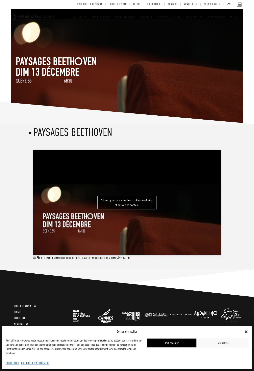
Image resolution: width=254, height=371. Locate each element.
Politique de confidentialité (35, 363)
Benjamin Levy (58, 258)
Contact (172, 4)
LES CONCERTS (80, 17)
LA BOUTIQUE (154, 4)
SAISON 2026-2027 (101, 17)
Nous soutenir (194, 17)
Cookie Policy (12, 363)
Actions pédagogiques (169, 17)
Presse (137, 4)
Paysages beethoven (100, 258)
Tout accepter (172, 343)
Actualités (236, 17)
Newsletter (190, 4)
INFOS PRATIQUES (216, 17)
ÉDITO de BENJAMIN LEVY (25, 306)
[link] (81, 315)
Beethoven (45, 258)
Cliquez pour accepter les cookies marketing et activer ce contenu (127, 202)
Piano (113, 258)
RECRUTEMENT (20, 318)
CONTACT (17, 312)
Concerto (70, 258)
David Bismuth (83, 258)
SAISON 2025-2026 (125, 17)
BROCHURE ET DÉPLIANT (89, 4)
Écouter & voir (117, 4)
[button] (246, 332)
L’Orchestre (145, 17)
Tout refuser (223, 343)
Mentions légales (22, 323)
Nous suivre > (212, 4)
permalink (125, 258)
